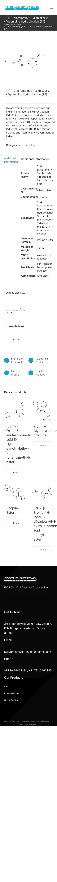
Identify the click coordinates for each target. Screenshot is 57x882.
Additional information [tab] (10, 160)
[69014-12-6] (28, 61)
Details (16, 339)
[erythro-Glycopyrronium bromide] (42, 410)
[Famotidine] (15, 310)
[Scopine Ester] (15, 492)
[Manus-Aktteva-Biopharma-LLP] (22, 6)
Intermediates (26, 145)
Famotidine (15, 326)
